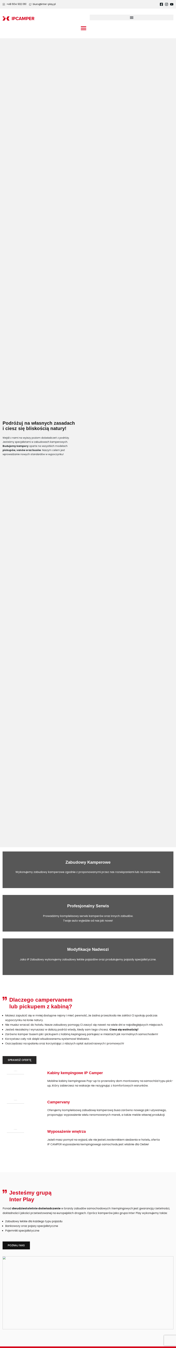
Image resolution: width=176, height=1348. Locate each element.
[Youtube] (171, 4)
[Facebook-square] (161, 4)
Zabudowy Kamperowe (88, 862)
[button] (131, 17)
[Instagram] (166, 4)
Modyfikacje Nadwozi (88, 949)
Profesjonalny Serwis (88, 906)
